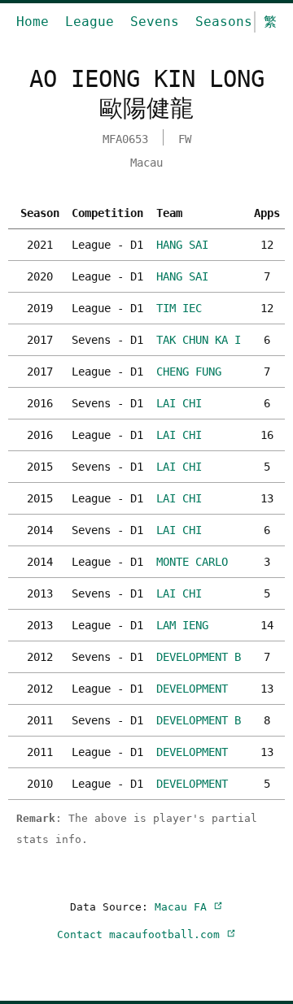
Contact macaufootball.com (141, 934)
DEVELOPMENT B (198, 656)
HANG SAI (182, 244)
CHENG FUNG (188, 371)
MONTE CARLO (192, 561)
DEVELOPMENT (192, 688)
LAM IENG (182, 625)
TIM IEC (179, 308)
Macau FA (184, 907)
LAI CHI (179, 403)
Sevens (154, 21)
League (89, 21)
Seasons (223, 21)
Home (32, 21)
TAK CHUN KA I (198, 339)
